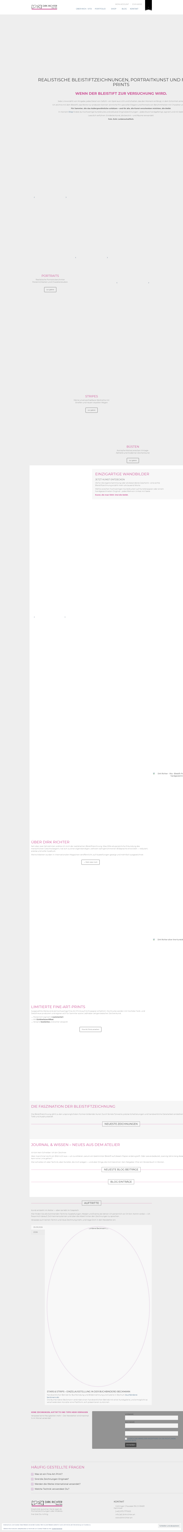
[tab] (38, 1227)
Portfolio (100, 9)
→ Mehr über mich (90, 862)
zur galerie (50, 290)
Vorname (129, 1414)
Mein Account (122, 4)
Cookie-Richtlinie (57, 1528)
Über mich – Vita (84, 9)
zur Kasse (137, 4)
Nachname (130, 1422)
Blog (124, 9)
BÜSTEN (133, 446)
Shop (113, 9)
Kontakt (134, 9)
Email (127, 1430)
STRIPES (91, 396)
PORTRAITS (50, 276)
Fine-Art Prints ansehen (90, 1029)
